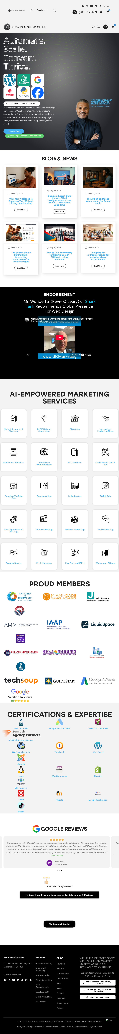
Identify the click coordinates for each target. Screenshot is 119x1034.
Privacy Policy (81, 1021)
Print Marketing (44, 563)
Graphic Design (13, 563)
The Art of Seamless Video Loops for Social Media (98, 201)
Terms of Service (65, 1021)
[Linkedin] (96, 6)
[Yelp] (108, 6)
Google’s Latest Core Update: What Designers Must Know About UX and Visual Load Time (59, 200)
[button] (21, 103)
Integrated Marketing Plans (105, 430)
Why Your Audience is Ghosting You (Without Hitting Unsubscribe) (21, 201)
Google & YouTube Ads (14, 497)
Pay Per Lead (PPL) (74, 563)
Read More (21, 210)
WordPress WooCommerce (44, 464)
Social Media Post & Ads (105, 464)
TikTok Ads (105, 496)
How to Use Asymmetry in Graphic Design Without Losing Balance (59, 256)
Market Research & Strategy (13, 430)
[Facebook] (83, 6)
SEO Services (74, 463)
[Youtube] (91, 6)
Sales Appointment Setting (13, 531)
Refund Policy (95, 1021)
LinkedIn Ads (74, 496)
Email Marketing (105, 530)
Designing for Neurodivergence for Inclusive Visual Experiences (98, 256)
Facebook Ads (44, 496)
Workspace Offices (105, 563)
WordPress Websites (13, 463)
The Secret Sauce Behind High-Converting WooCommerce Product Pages (21, 257)
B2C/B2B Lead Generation (44, 430)
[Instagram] (104, 6)
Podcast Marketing (74, 530)
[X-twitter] (87, 6)
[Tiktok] (100, 6)
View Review (57, 855)
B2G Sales (75, 429)
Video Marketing (44, 530)
